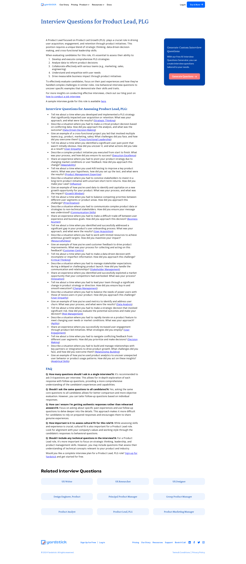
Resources (158, 542)
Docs (109, 4)
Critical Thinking (61, 259)
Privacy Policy (198, 552)
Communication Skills (83, 212)
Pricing (74, 4)
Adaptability (68, 164)
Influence (76, 183)
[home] (49, 4)
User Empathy (73, 148)
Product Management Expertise (83, 174)
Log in (183, 4)
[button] (85, 4)
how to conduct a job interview (63, 96)
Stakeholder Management (105, 269)
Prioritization (71, 202)
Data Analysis (124, 304)
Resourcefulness (61, 240)
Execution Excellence (124, 155)
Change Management (85, 288)
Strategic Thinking (104, 120)
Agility (55, 323)
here (103, 101)
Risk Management (72, 313)
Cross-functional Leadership (95, 139)
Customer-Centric (73, 250)
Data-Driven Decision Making (79, 129)
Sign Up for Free (88, 542)
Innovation (58, 278)
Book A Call (180, 542)
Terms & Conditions (181, 552)
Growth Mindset (75, 193)
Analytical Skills (60, 361)
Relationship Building (107, 351)
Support (169, 542)
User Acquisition (103, 231)
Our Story (64, 4)
